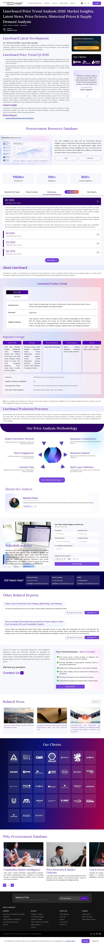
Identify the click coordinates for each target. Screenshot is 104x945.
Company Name (83, 538)
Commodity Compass (37, 917)
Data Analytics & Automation (40, 922)
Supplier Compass (36, 919)
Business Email (83, 530)
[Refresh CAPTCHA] (69, 559)
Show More (51, 260)
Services (54, 3)
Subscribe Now (70, 686)
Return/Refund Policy (88, 919)
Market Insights (64, 3)
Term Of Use (64, 922)
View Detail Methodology (50, 480)
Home (5, 25)
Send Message (77, 564)
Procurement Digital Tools (35, 3)
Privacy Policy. (70, 941)
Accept (85, 941)
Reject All (96, 941)
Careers (62, 919)
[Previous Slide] (4, 885)
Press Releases (64, 914)
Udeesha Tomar (12, 30)
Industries (46, 3)
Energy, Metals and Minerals (11, 919)
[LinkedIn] (82, 3)
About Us (63, 917)
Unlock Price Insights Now (85, 48)
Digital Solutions (36, 924)
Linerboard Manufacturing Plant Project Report (20, 118)
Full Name (58, 530)
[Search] (88, 3)
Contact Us (11, 673)
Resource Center (13, 25)
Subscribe (90, 158)
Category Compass (37, 914)
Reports (73, 3)
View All (95, 701)
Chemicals (6, 917)
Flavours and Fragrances (11, 922)
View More (90, 612)
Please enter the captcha (63, 556)
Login (96, 3)
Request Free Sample (75, 612)
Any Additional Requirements (63, 546)
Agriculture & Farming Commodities (14, 914)
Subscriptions (86, 914)
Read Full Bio (27, 506)
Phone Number (60, 538)
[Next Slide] (12, 885)
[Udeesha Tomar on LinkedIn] (35, 506)
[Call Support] (85, 3)
